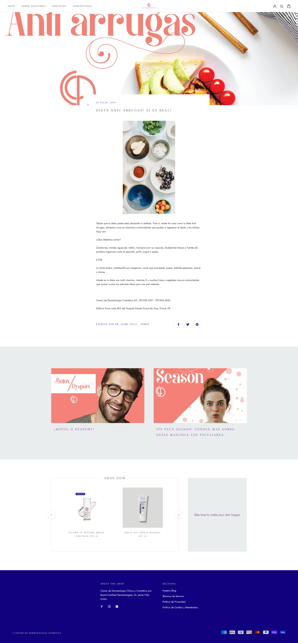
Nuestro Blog (169, 590)
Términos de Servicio (173, 596)
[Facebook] (101, 606)
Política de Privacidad (174, 602)
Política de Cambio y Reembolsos (180, 607)
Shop (11, 6)
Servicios (59, 6)
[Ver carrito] (288, 6)
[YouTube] (117, 606)
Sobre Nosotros (33, 6)
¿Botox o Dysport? (74, 429)
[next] (178, 514)
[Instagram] (109, 606)
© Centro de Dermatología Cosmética (36, 633)
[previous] (51, 514)
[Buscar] (281, 6)
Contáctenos (82, 6)
